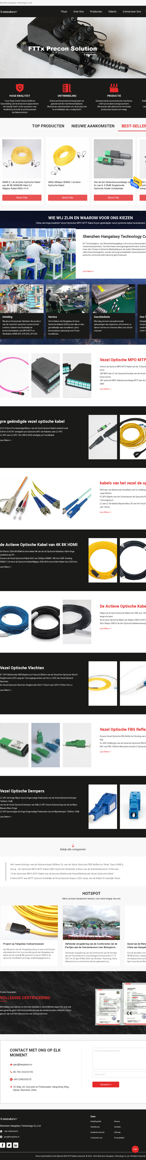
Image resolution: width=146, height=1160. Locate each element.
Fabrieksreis (95, 1127)
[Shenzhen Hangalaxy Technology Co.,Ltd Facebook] (2, 1145)
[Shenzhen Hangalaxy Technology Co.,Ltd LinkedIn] (15, 1145)
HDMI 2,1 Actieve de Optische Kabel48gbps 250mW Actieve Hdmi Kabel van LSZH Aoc (38, 562)
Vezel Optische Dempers (22, 791)
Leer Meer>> (88, 271)
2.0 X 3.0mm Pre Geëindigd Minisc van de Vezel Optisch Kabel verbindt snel (34, 428)
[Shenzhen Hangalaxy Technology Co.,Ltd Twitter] (9, 1145)
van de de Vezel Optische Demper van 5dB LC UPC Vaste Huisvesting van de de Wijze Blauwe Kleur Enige (38, 806)
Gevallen (117, 1127)
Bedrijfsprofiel (96, 1121)
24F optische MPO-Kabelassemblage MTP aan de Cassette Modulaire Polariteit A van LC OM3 (21, 185)
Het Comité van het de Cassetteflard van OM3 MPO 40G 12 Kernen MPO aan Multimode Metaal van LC (67, 185)
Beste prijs (21, 197)
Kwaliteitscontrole (97, 1132)
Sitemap (117, 1132)
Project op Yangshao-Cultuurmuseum (23, 944)
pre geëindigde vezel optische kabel (32, 421)
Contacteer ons (96, 1138)
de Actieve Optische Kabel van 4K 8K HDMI (39, 544)
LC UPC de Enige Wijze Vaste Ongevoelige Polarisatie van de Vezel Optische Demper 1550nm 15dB (38, 799)
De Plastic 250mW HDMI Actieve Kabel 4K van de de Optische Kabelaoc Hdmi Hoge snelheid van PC (37, 553)
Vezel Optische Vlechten (22, 667)
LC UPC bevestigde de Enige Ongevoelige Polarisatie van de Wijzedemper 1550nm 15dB (39, 811)
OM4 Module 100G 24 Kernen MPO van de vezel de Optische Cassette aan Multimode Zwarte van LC (112, 185)
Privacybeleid (119, 1138)
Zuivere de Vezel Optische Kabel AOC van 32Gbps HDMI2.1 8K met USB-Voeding (36, 558)
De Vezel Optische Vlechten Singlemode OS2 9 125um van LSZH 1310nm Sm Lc (36, 685)
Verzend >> (105, 1084)
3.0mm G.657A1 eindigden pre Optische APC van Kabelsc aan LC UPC (31, 432)
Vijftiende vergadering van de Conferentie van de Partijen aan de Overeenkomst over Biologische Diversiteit (91, 946)
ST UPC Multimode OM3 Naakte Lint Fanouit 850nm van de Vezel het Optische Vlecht (39, 674)
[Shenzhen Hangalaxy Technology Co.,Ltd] (9, 11)
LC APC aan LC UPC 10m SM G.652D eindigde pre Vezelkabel (27, 435)
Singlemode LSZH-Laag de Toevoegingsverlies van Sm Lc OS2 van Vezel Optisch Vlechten (36, 680)
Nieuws (117, 1121)
